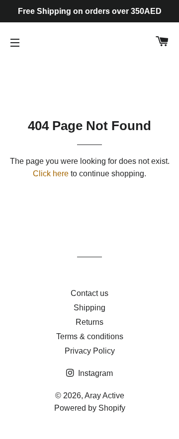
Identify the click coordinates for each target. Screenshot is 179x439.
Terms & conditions (89, 336)
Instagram (94, 373)
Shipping (89, 307)
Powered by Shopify (89, 408)
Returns (89, 322)
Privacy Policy (90, 351)
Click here (51, 173)
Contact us (89, 293)
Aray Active (104, 395)
